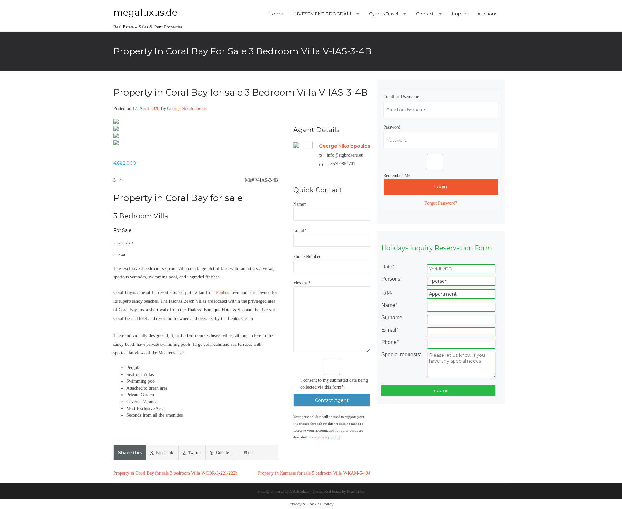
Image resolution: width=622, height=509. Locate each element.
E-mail (389, 330)
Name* (299, 204)
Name (389, 305)
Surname (391, 317)
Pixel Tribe (355, 491)
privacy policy (329, 437)
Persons (390, 279)
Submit (440, 390)
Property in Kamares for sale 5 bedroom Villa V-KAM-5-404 (314, 473)
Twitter (194, 452)
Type (387, 292)
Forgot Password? (440, 203)
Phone (389, 342)
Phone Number (307, 256)
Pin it (248, 452)
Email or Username (401, 96)
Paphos (223, 292)
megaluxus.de (145, 12)
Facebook (164, 452)
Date (387, 266)
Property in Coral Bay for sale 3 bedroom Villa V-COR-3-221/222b (175, 473)
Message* (302, 282)
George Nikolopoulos (186, 108)
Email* (299, 230)
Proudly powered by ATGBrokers (283, 491)
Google (222, 452)
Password (391, 127)
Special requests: (401, 354)
